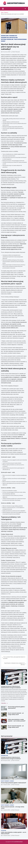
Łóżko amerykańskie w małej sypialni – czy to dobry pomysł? (16, 720)
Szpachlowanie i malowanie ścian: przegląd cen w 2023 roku (14, 664)
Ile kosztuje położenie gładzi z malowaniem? (13, 782)
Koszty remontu (5, 781)
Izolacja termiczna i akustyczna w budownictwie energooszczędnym (11, 687)
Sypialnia (3, 830)
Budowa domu (5, 35)
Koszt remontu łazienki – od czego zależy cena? (16, 713)
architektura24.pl (18, 841)
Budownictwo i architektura (9, 37)
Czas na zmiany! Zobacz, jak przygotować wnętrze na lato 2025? (14, 657)
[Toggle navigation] (3, 9)
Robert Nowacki (16, 51)
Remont (3, 41)
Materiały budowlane (7, 39)
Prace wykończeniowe (20, 39)
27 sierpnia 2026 (6, 784)
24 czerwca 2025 (6, 51)
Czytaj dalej (3, 703)
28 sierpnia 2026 (6, 760)
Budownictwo (13, 35)
